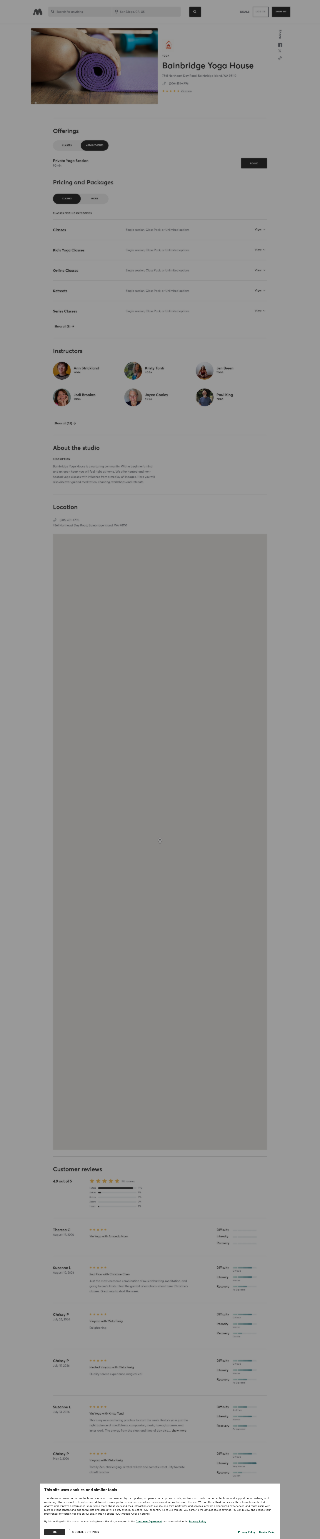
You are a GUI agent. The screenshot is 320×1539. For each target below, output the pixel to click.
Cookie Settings (85, 1532)
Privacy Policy (197, 1521)
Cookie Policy (267, 1532)
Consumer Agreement (149, 1521)
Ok (55, 1532)
